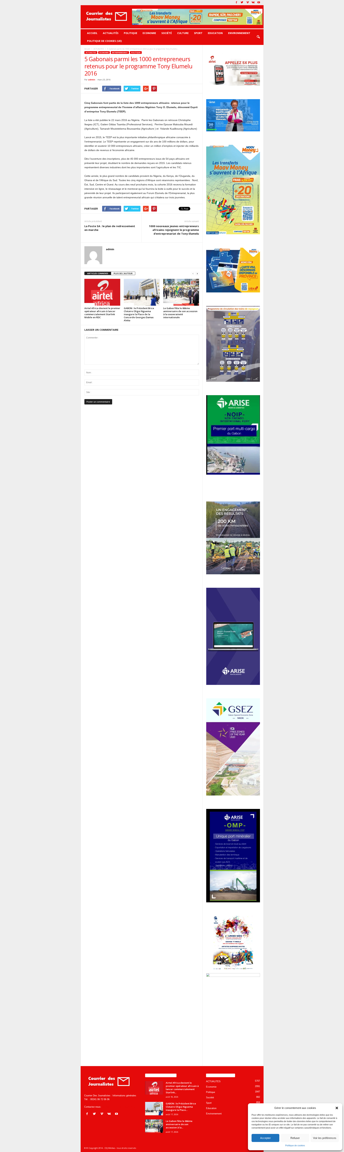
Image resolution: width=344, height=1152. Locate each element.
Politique (130, 33)
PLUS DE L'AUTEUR (123, 273)
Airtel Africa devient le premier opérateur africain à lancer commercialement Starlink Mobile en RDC (102, 313)
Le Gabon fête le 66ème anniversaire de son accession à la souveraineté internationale (180, 313)
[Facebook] (236, 2)
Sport (198, 33)
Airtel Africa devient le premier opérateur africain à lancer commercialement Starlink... (182, 1087)
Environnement (239, 33)
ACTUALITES (91, 52)
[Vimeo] (247, 2)
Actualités (110, 33)
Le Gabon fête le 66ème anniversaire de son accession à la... (179, 1124)
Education (215, 33)
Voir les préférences (324, 1137)
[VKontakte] (253, 2)
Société (166, 33)
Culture (183, 33)
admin (91, 79)
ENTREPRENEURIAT (120, 52)
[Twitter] (242, 2)
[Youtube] (259, 2)
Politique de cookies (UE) (104, 41)
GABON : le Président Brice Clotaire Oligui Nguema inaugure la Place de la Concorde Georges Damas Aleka (139, 314)
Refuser (295, 1137)
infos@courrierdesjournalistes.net (119, 1106)
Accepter (265, 1137)
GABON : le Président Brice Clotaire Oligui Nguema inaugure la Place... (181, 1107)
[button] (337, 1108)
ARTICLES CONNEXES (97, 273)
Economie (149, 33)
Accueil (92, 33)
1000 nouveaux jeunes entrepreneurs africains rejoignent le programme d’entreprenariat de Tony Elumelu (174, 229)
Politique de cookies (295, 1145)
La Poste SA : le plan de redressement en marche (109, 228)
